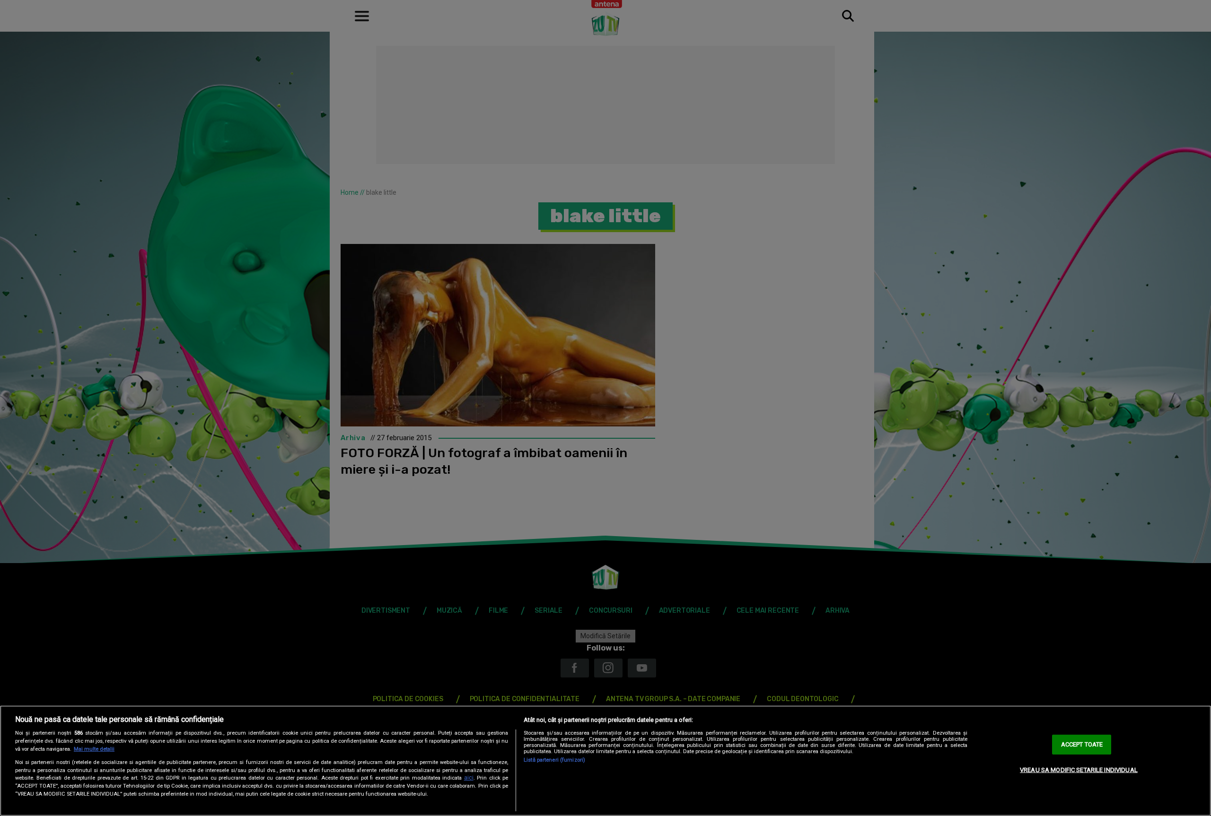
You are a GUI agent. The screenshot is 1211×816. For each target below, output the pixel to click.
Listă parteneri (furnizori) (554, 760)
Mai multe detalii (94, 749)
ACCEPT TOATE (1082, 744)
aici (469, 777)
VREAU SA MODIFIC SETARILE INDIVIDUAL (1079, 769)
